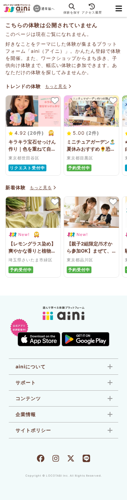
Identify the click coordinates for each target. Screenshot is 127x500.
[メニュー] (119, 8)
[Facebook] (40, 459)
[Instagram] (55, 459)
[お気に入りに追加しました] (54, 100)
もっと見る (56, 86)
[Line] (86, 459)
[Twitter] (71, 459)
